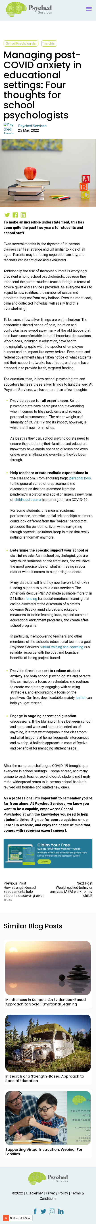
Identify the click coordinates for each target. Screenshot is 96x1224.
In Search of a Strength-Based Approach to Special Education (44, 1078)
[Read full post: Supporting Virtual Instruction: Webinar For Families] (48, 1118)
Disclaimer (34, 1193)
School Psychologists (21, 43)
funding (31, 599)
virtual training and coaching (61, 647)
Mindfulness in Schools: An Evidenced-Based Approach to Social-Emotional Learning (45, 1002)
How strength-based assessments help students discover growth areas (24, 893)
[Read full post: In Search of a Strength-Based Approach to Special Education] (48, 1043)
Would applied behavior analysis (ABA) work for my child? (71, 891)
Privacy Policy (57, 1193)
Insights (49, 43)
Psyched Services (32, 126)
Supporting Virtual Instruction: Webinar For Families (43, 1152)
